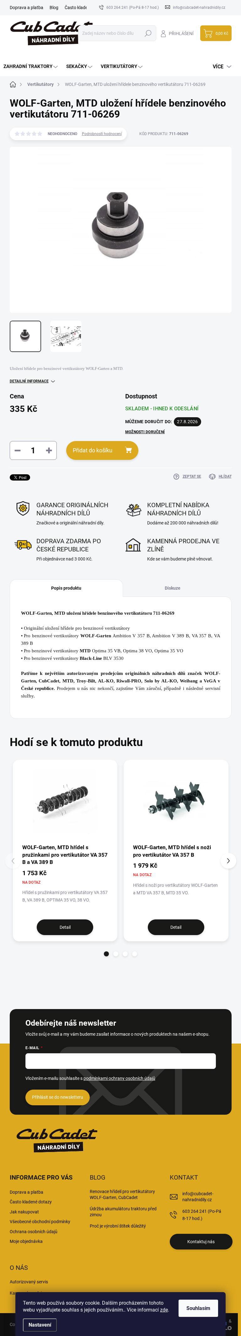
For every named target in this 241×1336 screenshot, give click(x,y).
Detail (65, 927)
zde (164, 1310)
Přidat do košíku (92, 450)
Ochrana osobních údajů (33, 1231)
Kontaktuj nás (201, 1241)
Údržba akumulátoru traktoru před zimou (123, 1212)
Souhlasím (198, 1308)
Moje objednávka (26, 1241)
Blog (54, 7)
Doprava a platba (26, 7)
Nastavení (40, 1325)
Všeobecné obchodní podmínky (40, 1221)
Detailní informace (29, 381)
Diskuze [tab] (172, 588)
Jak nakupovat (24, 1211)
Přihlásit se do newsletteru (57, 1097)
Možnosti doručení (145, 432)
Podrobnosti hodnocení (102, 134)
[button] (106, 954)
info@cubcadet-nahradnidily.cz (197, 1196)
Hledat (148, 33)
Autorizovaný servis (29, 1281)
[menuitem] (31, 66)
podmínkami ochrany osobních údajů (119, 1078)
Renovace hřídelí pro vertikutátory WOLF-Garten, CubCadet (122, 1194)
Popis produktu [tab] (66, 588)
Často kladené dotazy (86, 7)
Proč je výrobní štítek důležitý (118, 1225)
